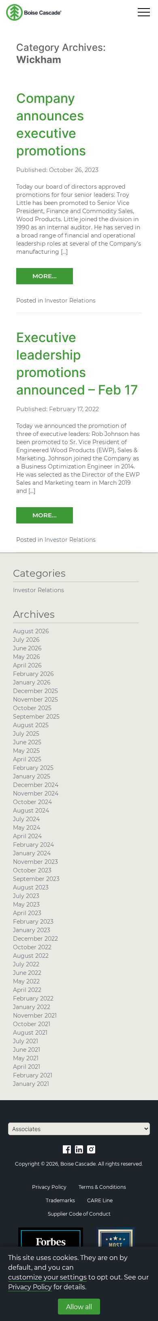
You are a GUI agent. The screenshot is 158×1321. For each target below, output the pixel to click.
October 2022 (32, 947)
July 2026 (26, 639)
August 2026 (31, 631)
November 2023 (35, 861)
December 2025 (35, 691)
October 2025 (32, 708)
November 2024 (35, 793)
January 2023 (31, 930)
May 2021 (25, 1058)
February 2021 (32, 1075)
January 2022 (31, 1007)
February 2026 (33, 674)
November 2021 (35, 1015)
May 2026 (26, 656)
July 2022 (26, 964)
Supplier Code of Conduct (79, 1214)
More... (44, 276)
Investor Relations (70, 300)
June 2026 (27, 648)
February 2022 (33, 998)
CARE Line (100, 1200)
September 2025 (36, 716)
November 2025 (35, 699)
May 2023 (26, 904)
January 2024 (32, 853)
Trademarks (60, 1200)
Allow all (79, 1307)
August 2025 (31, 725)
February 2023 (33, 921)
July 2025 (26, 733)
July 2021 (25, 1041)
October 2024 (32, 802)
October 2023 (32, 870)
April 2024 (27, 836)
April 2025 (27, 759)
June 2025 (27, 742)
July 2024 (26, 819)
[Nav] (144, 12)
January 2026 (32, 682)
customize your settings (47, 1277)
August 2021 (30, 1032)
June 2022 (27, 973)
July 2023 (26, 896)
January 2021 (31, 1084)
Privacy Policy (30, 1287)
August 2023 (31, 887)
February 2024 (33, 844)
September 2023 (36, 879)
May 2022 (26, 981)
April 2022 (27, 990)
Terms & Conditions (102, 1187)
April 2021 (26, 1066)
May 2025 (26, 750)
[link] (67, 1149)
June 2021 (26, 1049)
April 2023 (27, 913)
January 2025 (31, 776)
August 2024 (31, 810)
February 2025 (33, 768)
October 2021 (31, 1024)
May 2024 (26, 827)
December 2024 (35, 785)
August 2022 (31, 955)
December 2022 (35, 938)
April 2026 (27, 665)
